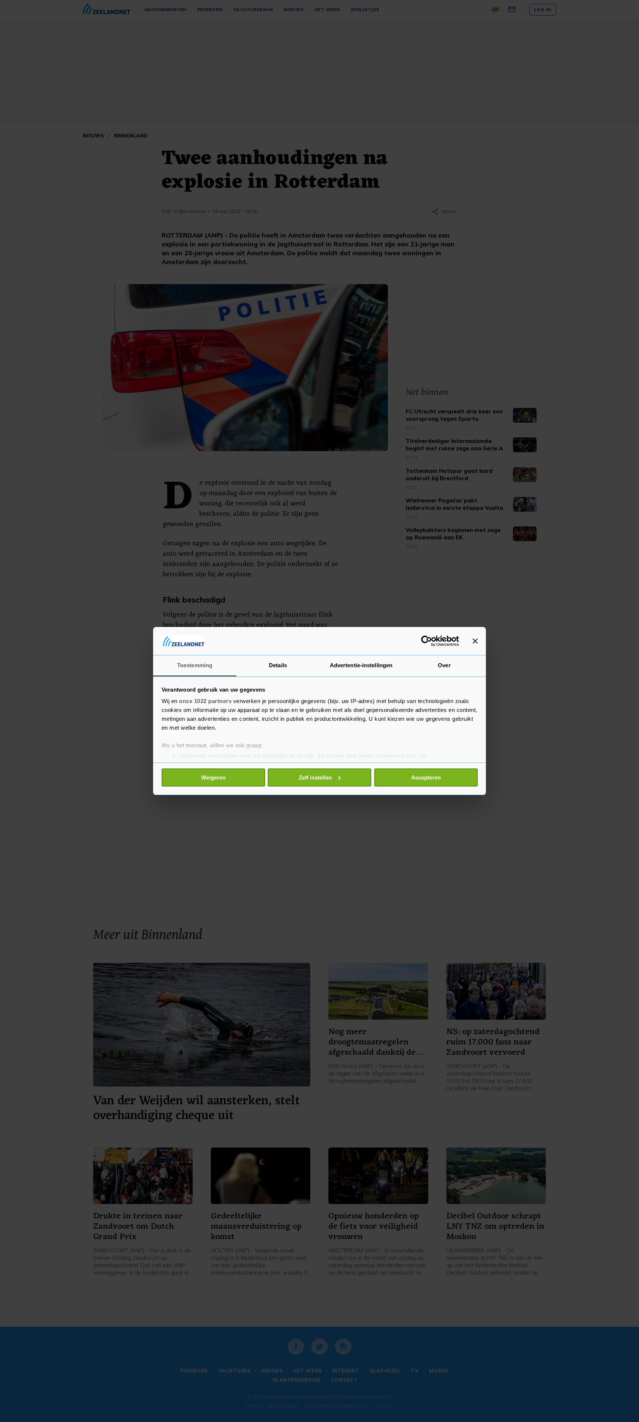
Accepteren (426, 777)
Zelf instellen (315, 777)
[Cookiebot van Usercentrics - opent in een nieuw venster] (426, 641)
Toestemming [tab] (194, 665)
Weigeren (213, 777)
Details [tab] (278, 665)
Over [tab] (444, 665)
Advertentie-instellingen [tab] (361, 665)
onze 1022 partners (205, 701)
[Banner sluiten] (475, 641)
